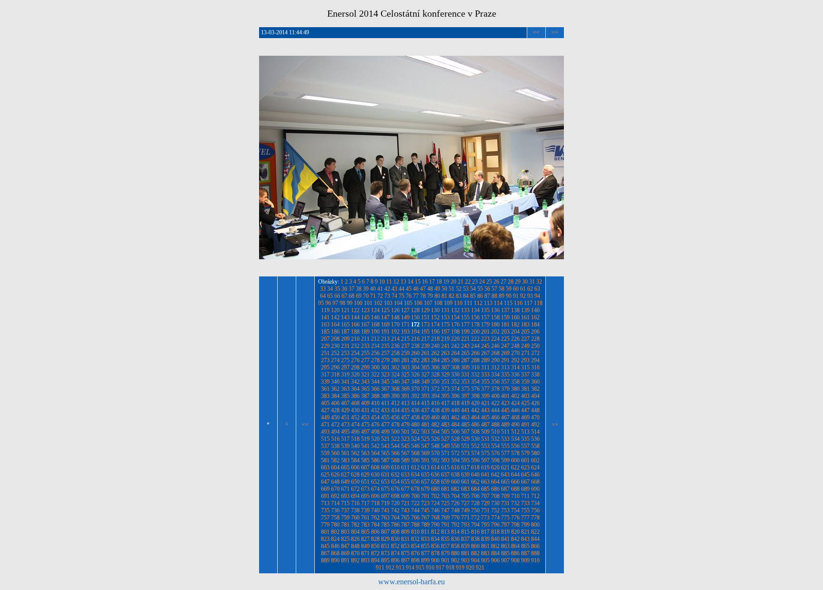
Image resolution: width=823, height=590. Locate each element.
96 (328, 303)
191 (385, 331)
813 (445, 532)
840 (495, 539)
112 (478, 303)
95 (321, 303)
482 (435, 424)
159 (505, 317)
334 (495, 374)
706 (475, 496)
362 (335, 389)
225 (505, 339)
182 (515, 324)
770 (455, 517)
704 (455, 496)
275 (345, 360)
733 (525, 503)
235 (385, 346)
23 (475, 281)
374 (455, 389)
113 (488, 303)
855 (425, 546)
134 (475, 310)
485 (465, 424)
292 (515, 360)
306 (435, 367)
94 (537, 296)
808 (395, 532)
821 (525, 532)
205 (525, 331)
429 (345, 410)
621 (505, 467)
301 (385, 367)
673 (365, 489)
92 (523, 296)
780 (335, 524)
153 (445, 317)
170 (395, 324)
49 (437, 288)
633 (405, 474)
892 (355, 560)
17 (432, 281)
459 (425, 417)
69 (358, 296)
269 (505, 353)
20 (453, 281)
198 (455, 331)
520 (375, 439)
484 (455, 424)
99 (349, 303)
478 (395, 424)
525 (425, 439)
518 (355, 439)
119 (325, 310)
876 (415, 553)
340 (335, 381)
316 (535, 367)
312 (495, 367)
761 (365, 517)
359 (525, 381)
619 (485, 467)
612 (415, 467)
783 (365, 524)
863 (505, 546)
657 (425, 481)
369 (405, 389)
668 (535, 481)
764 (395, 517)
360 (535, 381)
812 (435, 532)
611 (405, 467)
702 (435, 496)
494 (335, 431)
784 (375, 524)
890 (335, 560)
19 (446, 281)
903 (465, 560)
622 (515, 467)
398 (475, 396)
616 (455, 467)
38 (358, 288)
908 (515, 560)
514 (535, 431)
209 (345, 339)
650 (355, 481)
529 (465, 439)
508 (475, 431)
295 (325, 367)
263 (445, 353)
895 (385, 560)
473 (345, 424)
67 (344, 296)
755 (525, 510)
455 (385, 417)
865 (525, 546)
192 (395, 331)
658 (435, 481)
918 (450, 567)
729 (485, 503)
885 (505, 553)
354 (475, 381)
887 (525, 553)
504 (435, 431)
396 (455, 396)
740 (375, 510)
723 (425, 503)
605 (345, 467)
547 (425, 446)
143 (345, 317)
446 (515, 410)
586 (375, 460)
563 (365, 453)
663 (485, 481)
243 (465, 346)
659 (445, 481)
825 (345, 539)
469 (525, 417)
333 (485, 374)
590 (415, 460)
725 (445, 503)
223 (485, 339)
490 (515, 424)
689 (525, 489)
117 (528, 303)
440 (455, 410)
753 (505, 510)
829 (385, 539)
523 (405, 439)
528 (455, 439)
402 (515, 396)
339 (325, 381)
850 (375, 546)
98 (342, 303)
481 (425, 424)
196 (435, 331)
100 (358, 303)
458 (415, 417)
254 (355, 353)
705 (465, 496)
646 (535, 474)
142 (335, 317)
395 (445, 396)
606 (355, 467)
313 (505, 367)
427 (325, 410)
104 (398, 303)
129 (425, 310)
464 (475, 417)
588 (395, 460)
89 (501, 296)
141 (325, 317)
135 (485, 310)
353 (465, 381)
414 (415, 403)
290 (495, 360)
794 (475, 524)
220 (455, 339)
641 (485, 474)
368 (395, 389)
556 (515, 446)
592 (435, 460)
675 (385, 489)
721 (405, 503)
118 (538, 303)
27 (503, 281)
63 (537, 288)
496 (355, 431)
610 (395, 467)
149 (405, 317)
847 (345, 546)
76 (409, 296)
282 (415, 360)
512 (515, 431)
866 (535, 546)
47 (423, 288)
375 (465, 389)
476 (375, 424)
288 (475, 360)
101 (368, 303)
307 (445, 367)
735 (325, 510)
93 (530, 296)
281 (405, 360)
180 (495, 324)
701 (425, 496)
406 (335, 403)
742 (395, 510)
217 (425, 339)
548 (435, 446)
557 (525, 446)
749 (465, 510)
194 (415, 331)
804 (355, 532)
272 (535, 353)
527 (445, 439)
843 (525, 539)
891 (345, 560)
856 (435, 546)
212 (375, 339)
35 (337, 288)
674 (375, 489)
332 (475, 374)
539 (345, 446)
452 (355, 417)
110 (458, 303)
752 (495, 510)
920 (470, 567)
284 (435, 360)
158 (495, 317)
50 (444, 288)
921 (480, 567)
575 (485, 453)
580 (535, 453)
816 (475, 532)
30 (525, 281)
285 (445, 360)
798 (515, 524)
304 (415, 367)
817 (485, 532)
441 (465, 410)
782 (355, 524)
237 (405, 346)
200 (475, 331)
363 (345, 389)
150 (415, 317)
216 (415, 339)
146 (375, 317)
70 (366, 296)
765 (405, 517)
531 (485, 439)
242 (455, 346)
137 (505, 310)
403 (525, 396)
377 (485, 389)
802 (335, 532)
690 (535, 489)
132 (455, 310)
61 (523, 288)
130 (435, 310)
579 (525, 453)
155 (465, 317)
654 (395, 481)
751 (485, 510)
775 (505, 517)
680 (435, 489)
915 (420, 567)
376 (475, 389)
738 (355, 510)
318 (335, 374)
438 (435, 410)
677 (405, 489)
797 (505, 524)
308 (455, 367)
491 (525, 424)
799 (525, 524)
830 (395, 539)
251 (325, 353)
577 (505, 453)
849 (365, 546)
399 (485, 396)
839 (485, 539)
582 (335, 460)
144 (355, 317)
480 (415, 424)
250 (535, 346)
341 (345, 381)
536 (535, 439)
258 (395, 353)
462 (455, 417)
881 (465, 553)
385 (345, 396)
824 (335, 539)
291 (505, 360)
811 (425, 532)
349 (425, 381)
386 (355, 396)
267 (485, 353)
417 (445, 403)
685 (485, 489)
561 (345, 453)
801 (325, 532)
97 (335, 303)
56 (487, 288)
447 (525, 410)
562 (355, 453)
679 (425, 489)
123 (365, 310)
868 (335, 553)
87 (487, 296)
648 (335, 481)
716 (355, 503)
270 (515, 353)
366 (375, 389)
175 (445, 324)
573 (465, 453)
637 (445, 474)
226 (515, 339)
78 (423, 296)
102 (378, 303)
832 (415, 539)
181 (505, 324)
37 (351, 288)
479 (405, 424)
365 (365, 389)
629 (365, 474)
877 (425, 553)
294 (535, 360)
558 (535, 446)
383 (325, 396)
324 (395, 374)
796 (495, 524)
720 (395, 503)
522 (395, 439)
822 (535, 532)
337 (525, 374)
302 (395, 367)
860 (475, 546)
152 (435, 317)
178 (475, 324)
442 (475, 410)
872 (375, 553)
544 (395, 446)
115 (508, 303)
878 (435, 553)
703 (445, 496)
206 (535, 331)
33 (323, 288)
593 (445, 460)
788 (415, 524)
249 (525, 346)
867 (325, 553)
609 (385, 467)
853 (405, 546)
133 (465, 310)
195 (425, 331)
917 (440, 567)
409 (365, 403)
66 (337, 296)
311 (485, 367)
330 (455, 374)
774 (495, 517)
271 (525, 353)
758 (335, 517)
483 (445, 424)
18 (439, 281)
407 (345, 403)
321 (365, 374)
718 (375, 503)
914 (410, 567)
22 (468, 281)
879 (445, 553)
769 (445, 517)
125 (385, 310)
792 (455, 524)
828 (375, 539)
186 (335, 331)
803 (345, 532)
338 (535, 374)
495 (345, 431)
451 (345, 417)
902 (455, 560)
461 (445, 417)
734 (535, 503)
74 (394, 296)
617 (465, 467)
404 (535, 396)
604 (335, 467)
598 (495, 460)
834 (435, 539)
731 (505, 503)
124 (375, 310)
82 (451, 296)
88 (494, 296)
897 (405, 560)
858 (455, 546)
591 (425, 460)
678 (415, 489)
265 (465, 353)
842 (515, 539)
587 (385, 460)
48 (430, 288)
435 (405, 410)
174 (435, 324)
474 (355, 424)
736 (335, 510)
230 (335, 346)
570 (435, 453)
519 (365, 439)
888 (535, 553)
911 (380, 567)
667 (525, 481)
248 (515, 346)
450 (335, 417)
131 (445, 310)
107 (428, 303)
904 (475, 560)
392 (415, 396)
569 (425, 453)
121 (345, 310)
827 (365, 539)
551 (465, 446)
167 (365, 324)
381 (525, 389)
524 (415, 439)
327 (425, 374)
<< (536, 32)
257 (385, 353)
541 (365, 446)
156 (475, 317)
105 (408, 303)
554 (495, 446)
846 (335, 546)
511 (505, 431)
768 (435, 517)
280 (395, 360)
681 (445, 489)
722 (415, 503)
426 (535, 403)
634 (415, 474)
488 (495, 424)
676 (395, 489)
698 (395, 496)
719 (385, 503)
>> (555, 32)
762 (375, 517)
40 (373, 288)
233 (365, 346)
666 (515, 481)
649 (345, 481)
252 (335, 353)
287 (465, 360)
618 (475, 467)
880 (455, 553)
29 (518, 281)
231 (345, 346)
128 (415, 310)
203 (505, 331)
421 (485, 403)
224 (495, 339)
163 (325, 324)
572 (455, 453)
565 (385, 453)
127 (405, 310)
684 (475, 489)
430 (355, 410)
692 (335, 496)
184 (535, 324)
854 (415, 546)
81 (444, 296)
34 (330, 288)
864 (515, 546)
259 (405, 353)
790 (435, 524)
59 (509, 288)
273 (325, 360)
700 (415, 496)
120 (335, 310)
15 (418, 281)
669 (325, 489)
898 (415, 560)
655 (405, 481)
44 (401, 288)
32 (539, 281)
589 (405, 460)
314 (515, 367)
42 (387, 288)
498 (375, 431)
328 (435, 374)
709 (505, 496)
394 (435, 396)
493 (325, 431)
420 (475, 403)
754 (515, 510)
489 (505, 424)
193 (405, 331)
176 (455, 324)
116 (518, 303)
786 (395, 524)
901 (445, 560)
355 (485, 381)
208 (335, 339)
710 (515, 496)
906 (495, 560)
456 (395, 417)
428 (335, 410)
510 (495, 431)
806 (375, 532)
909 (525, 560)
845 (325, 546)
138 (515, 310)
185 (325, 331)
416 (435, 403)
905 (485, 560)
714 (335, 503)
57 (494, 288)
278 (375, 360)
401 (505, 396)
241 (445, 346)
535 (525, 439)
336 (515, 374)
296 (335, 367)
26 (496, 281)
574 (475, 453)
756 (535, 510)
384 (335, 396)
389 (385, 396)
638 (455, 474)
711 (525, 496)
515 (325, 439)
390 (395, 396)
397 (465, 396)
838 (475, 539)
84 (466, 296)
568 (415, 453)
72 (380, 296)
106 (418, 303)
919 (460, 567)
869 (345, 553)
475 (365, 424)
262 (435, 353)
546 (415, 446)
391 (405, 396)
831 (405, 539)
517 (345, 439)
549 (445, 446)
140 (535, 310)
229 (325, 346)
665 (505, 481)
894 (375, 560)
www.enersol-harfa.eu (411, 582)
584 (355, 460)
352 (455, 381)
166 (355, 324)
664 (495, 481)
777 (525, 517)
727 (465, 503)
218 (435, 339)
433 (385, 410)
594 (455, 460)
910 (535, 560)
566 (395, 453)
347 (405, 381)
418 (455, 403)
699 (405, 496)
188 (355, 331)
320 (355, 374)
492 (535, 424)
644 (515, 474)
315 (525, 367)
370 (415, 389)
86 (480, 296)
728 (475, 503)
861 (485, 546)
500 (395, 431)
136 (495, 310)
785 (385, 524)
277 (365, 360)
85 (473, 296)
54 (473, 288)
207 (325, 339)
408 (355, 403)
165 (345, 324)
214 (395, 339)
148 (395, 317)
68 (351, 296)
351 (445, 381)
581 (325, 460)
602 (535, 460)
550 (455, 446)
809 (405, 532)
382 (535, 389)
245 (485, 346)
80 (437, 296)
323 (385, 374)
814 (455, 532)
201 (485, 331)
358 (515, 381)
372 (435, 389)
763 (385, 517)
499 (385, 431)
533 (505, 439)
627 (345, 474)
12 (396, 281)
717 (365, 503)
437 (425, 410)
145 (365, 317)
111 (468, 303)
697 (385, 496)
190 (375, 331)
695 (365, 496)
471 (325, 424)
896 (395, 560)
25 (489, 281)
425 (525, 403)
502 (415, 431)
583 (345, 460)
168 (375, 324)
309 (465, 367)
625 (325, 474)
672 (355, 489)
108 (438, 303)
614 (435, 467)
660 (455, 481)
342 (355, 381)
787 (405, 524)
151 (425, 317)
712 (535, 496)
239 (425, 346)
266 (475, 353)
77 (416, 296)
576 (495, 453)
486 (475, 424)
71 (373, 296)
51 (451, 288)
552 (475, 446)
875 (405, 553)
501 (405, 431)
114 (498, 303)
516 (335, 439)
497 (365, 431)
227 (525, 339)
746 (435, 510)
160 (515, 317)
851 (385, 546)
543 (385, 446)
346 (395, 381)
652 (375, 481)
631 (385, 474)
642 (495, 474)
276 (355, 360)
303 (405, 367)
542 (375, 446)
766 (415, 517)
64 (323, 296)
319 (345, 374)
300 (375, 367)
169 (385, 324)
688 (515, 489)
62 (530, 288)
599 (505, 460)
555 (505, 446)
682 (455, 489)
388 (375, 396)
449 (325, 417)
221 (465, 339)
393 (425, 396)
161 (525, 317)
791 (445, 524)
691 (325, 496)
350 (435, 381)
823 (325, 539)
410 (375, 403)
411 (385, 403)
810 (415, 532)
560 (335, 453)
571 (445, 453)
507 (465, 431)
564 (375, 453)
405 (325, 403)
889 (325, 560)
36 (344, 288)
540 (355, 446)
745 (425, 510)
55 (480, 288)
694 (355, 496)
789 (425, 524)
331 (465, 374)
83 (459, 296)
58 (501, 288)
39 (366, 288)
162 (535, 317)
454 (375, 417)
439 (445, 410)
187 (345, 331)
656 (415, 481)
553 (485, 446)
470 (535, 417)
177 (465, 324)
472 (335, 424)
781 (345, 524)
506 (455, 431)
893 (365, 560)
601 (525, 460)
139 (525, 310)
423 (505, 403)
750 (475, 510)
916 (430, 567)
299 (365, 367)
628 (355, 474)
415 (425, 403)
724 (435, 503)
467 (505, 417)
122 (355, 310)
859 (465, 546)
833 (425, 539)
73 (387, 296)
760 (355, 517)
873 (385, 553)
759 (345, 517)
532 (495, 439)
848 (355, 546)
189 (365, 331)
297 (345, 367)
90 (509, 296)
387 (365, 396)
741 (385, 510)
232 (355, 346)
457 (405, 417)
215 (405, 339)
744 (415, 510)
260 (415, 353)
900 (435, 560)
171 (405, 324)
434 (395, 410)
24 (482, 281)
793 (465, 524)
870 (355, 553)
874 (395, 553)
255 (365, 353)
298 (355, 367)
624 (535, 467)
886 (515, 553)
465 (485, 417)
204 (515, 331)
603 (325, 467)
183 (525, 324)
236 (395, 346)
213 (385, 339)
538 (335, 446)
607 (365, 467)
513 (525, 431)
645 (525, 474)
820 (515, 532)
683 (465, 489)
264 (455, 353)
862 (495, 546)
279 (385, 360)
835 (445, 539)
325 (405, 374)
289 (485, 360)
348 (415, 381)
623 (525, 467)
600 (515, 460)
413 (405, 403)
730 (495, 503)
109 (448, 303)
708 (495, 496)
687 (505, 489)
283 (425, 360)
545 (405, 446)
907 (505, 560)
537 (325, 446)
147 (385, 317)
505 (445, 431)
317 (325, 374)
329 (445, 374)
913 (400, 567)
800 (535, 524)
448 (535, 410)
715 (345, 503)
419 (465, 403)
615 (445, 467)
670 (335, 489)
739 (365, 510)
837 (465, 539)
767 (425, 517)
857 (445, 546)
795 (485, 524)
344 (375, 381)
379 (505, 389)
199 (465, 331)
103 (388, 303)
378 (495, 389)
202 (495, 331)
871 (365, 553)
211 (365, 339)
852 (395, 546)
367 (385, 389)
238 (415, 346)
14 (410, 281)
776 (515, 517)
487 (485, 424)
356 (495, 381)
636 (435, 474)
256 (375, 353)
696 (375, 496)
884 (495, 553)
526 (435, 439)
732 (515, 503)
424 (515, 403)
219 (445, 339)
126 (395, 310)
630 (375, 474)
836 (455, 539)
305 (425, 367)
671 (345, 489)
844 (535, 539)
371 (425, 389)
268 (495, 353)
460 (435, 417)
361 (325, 389)
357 (505, 381)
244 (475, 346)
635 (425, 474)
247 (505, 346)
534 (515, 439)
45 (409, 288)
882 (475, 553)
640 (475, 474)
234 (375, 346)
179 (485, 324)
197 (445, 331)
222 (475, 339)
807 (385, 532)
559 (325, 453)
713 (325, 503)
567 (405, 453)
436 (415, 410)
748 (455, 510)
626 (335, 474)
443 (485, 410)
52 (459, 288)
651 (365, 481)
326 (415, 374)
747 (445, 510)
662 (475, 481)
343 (365, 381)
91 (516, 296)
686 (495, 489)
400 (495, 396)
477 (385, 424)
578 (515, 453)
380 (515, 389)
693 (345, 496)
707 (485, 496)
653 (385, 481)
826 (355, 539)
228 (535, 339)
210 (355, 339)
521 (385, 439)
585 (365, 460)
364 (355, 389)
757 (325, 517)
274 (335, 360)
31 (532, 281)
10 (382, 281)
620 (495, 467)
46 (416, 288)
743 (405, 510)
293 (525, 360)
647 (325, 481)
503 (425, 431)
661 (465, 481)
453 (365, 417)
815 (465, 532)
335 (505, 374)
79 (430, 296)
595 (465, 460)
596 (475, 460)
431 (365, 410)
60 (516, 288)
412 (395, 403)
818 (495, 532)
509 (485, 431)
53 (466, 288)
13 (403, 281)
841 (505, 539)
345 (385, 381)
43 (394, 288)
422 (495, 403)
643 (505, 474)
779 (325, 524)
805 (365, 532)
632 (395, 474)
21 (460, 281)
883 (485, 553)
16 (425, 281)
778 (535, 517)
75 (401, 296)
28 (510, 281)
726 (455, 503)
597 (485, 460)
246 (495, 346)
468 (515, 417)
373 (445, 389)
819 (505, 532)
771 (465, 517)
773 (485, 517)
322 (375, 374)
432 (375, 410)
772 (475, 517)
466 (495, 417)
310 (475, 367)
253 (345, 353)
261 (425, 353)
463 (465, 417)
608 (375, 467)
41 (380, 288)
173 (425, 324)
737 (345, 510)
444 (495, 410)
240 (435, 346)
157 (485, 317)
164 (335, 324)
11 (389, 281)
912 (390, 567)
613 (425, 467)
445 (505, 410)
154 (455, 317)
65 (330, 296)
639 (465, 474)
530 (475, 439)
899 (425, 560)
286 (455, 360)
